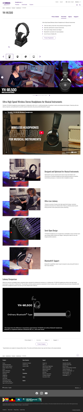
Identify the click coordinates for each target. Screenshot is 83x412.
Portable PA (5, 376)
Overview (63, 16)
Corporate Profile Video (67, 364)
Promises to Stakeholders (67, 370)
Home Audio (5, 378)
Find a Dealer (55, 16)
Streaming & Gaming (6, 380)
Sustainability (65, 375)
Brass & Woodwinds (6, 370)
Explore (31, 4)
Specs (70, 16)
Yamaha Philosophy (66, 369)
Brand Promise (65, 366)
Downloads (24, 4)
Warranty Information (46, 369)
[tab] (34, 95)
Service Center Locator (47, 367)
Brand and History (66, 372)
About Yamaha (65, 360)
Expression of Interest (27, 363)
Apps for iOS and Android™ (8, 383)
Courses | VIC (25, 364)
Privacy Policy (16, 409)
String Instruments (6, 372)
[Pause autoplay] (49, 95)
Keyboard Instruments (7, 364)
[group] (9, 56)
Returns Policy (45, 370)
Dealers (57, 1)
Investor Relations (66, 373)
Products (17, 4)
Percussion (5, 373)
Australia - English (70, 1)
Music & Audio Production (7, 366)
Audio (4, 7)
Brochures (44, 372)
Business (77, 1)
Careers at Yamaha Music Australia (69, 367)
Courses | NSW (25, 366)
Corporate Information (67, 363)
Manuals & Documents (47, 373)
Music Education (26, 360)
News (24, 369)
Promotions (25, 373)
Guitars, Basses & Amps (7, 367)
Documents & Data (46, 376)
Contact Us (45, 363)
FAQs (44, 364)
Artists (24, 377)
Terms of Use (10, 409)
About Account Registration (48, 366)
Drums (4, 369)
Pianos (4, 363)
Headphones (18, 2)
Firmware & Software (46, 375)
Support (61, 1)
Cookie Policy (22, 409)
